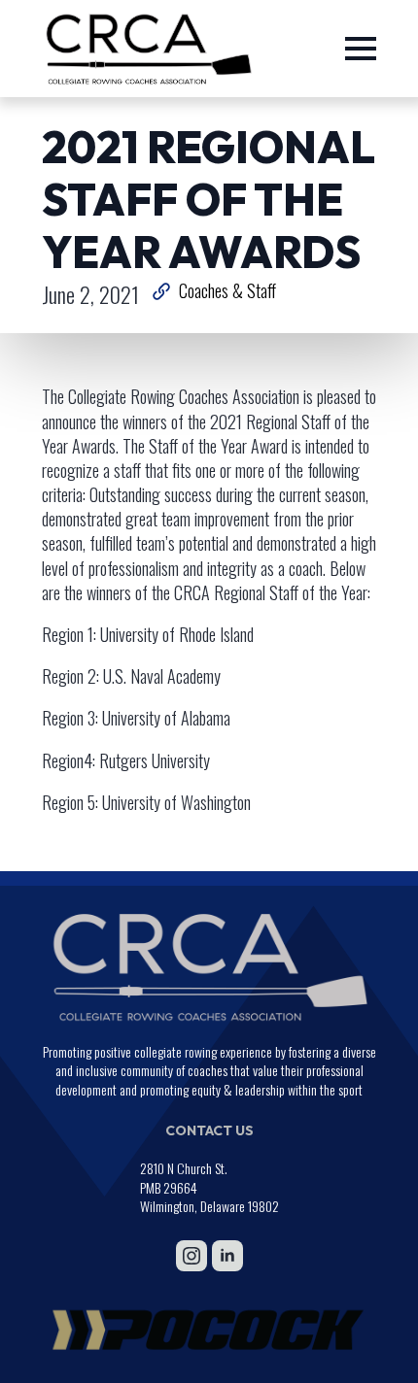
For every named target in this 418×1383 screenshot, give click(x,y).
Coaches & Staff (227, 291)
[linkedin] (227, 1255)
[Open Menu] (360, 48)
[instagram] (191, 1255)
